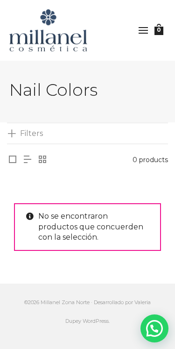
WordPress (96, 321)
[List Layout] (27, 160)
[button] (154, 328)
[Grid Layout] (42, 160)
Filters (31, 133)
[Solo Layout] (12, 160)
